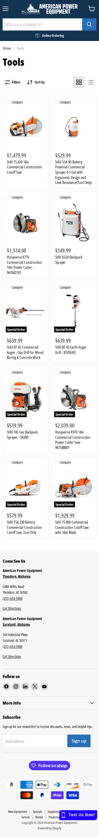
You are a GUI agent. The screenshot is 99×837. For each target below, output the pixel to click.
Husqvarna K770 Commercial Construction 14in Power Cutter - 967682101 (24, 264)
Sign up (79, 741)
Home (7, 48)
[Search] (89, 24)
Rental (39, 817)
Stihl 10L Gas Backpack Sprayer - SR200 (22, 434)
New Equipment (17, 811)
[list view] (90, 82)
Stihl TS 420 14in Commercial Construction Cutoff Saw (24, 167)
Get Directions (12, 608)
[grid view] (79, 82)
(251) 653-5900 (12, 598)
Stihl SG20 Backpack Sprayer (68, 259)
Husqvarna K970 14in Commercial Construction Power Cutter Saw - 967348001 (72, 439)
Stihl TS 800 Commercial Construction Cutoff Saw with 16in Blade (72, 527)
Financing (54, 817)
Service (25, 817)
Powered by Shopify (49, 828)
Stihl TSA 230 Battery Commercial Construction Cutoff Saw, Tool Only (24, 527)
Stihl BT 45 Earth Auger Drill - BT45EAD (71, 349)
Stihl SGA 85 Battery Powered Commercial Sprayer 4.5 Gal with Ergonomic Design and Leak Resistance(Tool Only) (73, 172)
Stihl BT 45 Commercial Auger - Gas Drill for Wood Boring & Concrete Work (25, 352)
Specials (37, 811)
